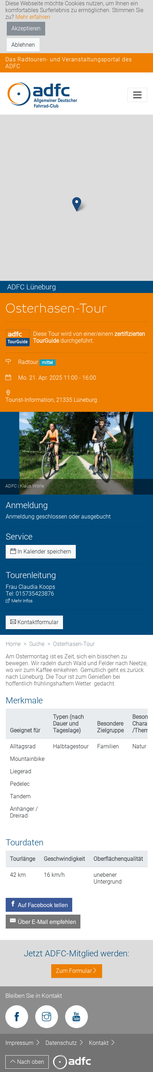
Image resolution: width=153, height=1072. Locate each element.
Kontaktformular (37, 622)
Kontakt (99, 1043)
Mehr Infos (21, 600)
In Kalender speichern (43, 551)
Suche (36, 644)
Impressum (20, 1043)
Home (13, 644)
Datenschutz (62, 1043)
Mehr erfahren (32, 17)
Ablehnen (23, 44)
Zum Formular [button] (74, 970)
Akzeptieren (26, 28)
